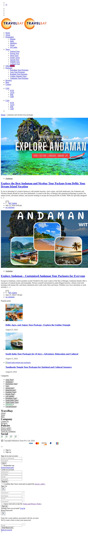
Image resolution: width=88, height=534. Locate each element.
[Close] (2, 446)
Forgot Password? (7, 468)
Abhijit (13, 203)
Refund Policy (6, 430)
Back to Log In (6, 530)
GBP (12, 97)
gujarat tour (10, 388)
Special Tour (14, 60)
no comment (10, 207)
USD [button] (7, 88)
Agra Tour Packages (17, 72)
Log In (22, 508)
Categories (5, 376)
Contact (8, 84)
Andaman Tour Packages (19, 78)
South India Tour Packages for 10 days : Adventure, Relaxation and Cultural (42, 354)
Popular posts (6, 301)
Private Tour (14, 53)
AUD (12, 93)
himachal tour (10, 390)
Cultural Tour (15, 64)
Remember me (8, 465)
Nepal (12, 45)
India (12, 41)
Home (8, 33)
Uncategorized (11, 407)
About (8, 35)
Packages (9, 68)
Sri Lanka (13, 47)
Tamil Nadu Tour (12, 402)
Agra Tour (9, 380)
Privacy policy (6, 428)
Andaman (9, 178)
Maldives (13, 43)
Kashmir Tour (11, 392)
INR (11, 95)
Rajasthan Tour (11, 398)
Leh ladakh (10, 396)
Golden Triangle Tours (18, 76)
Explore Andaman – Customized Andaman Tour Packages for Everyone (43, 275)
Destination (10, 37)
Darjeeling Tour (11, 384)
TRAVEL (9, 404)
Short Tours (14, 56)
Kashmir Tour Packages (18, 74)
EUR (12, 90)
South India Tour (12, 400)
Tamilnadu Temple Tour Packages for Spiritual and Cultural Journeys (39, 367)
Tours (8, 49)
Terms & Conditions (8, 431)
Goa (7, 386)
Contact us (5, 421)
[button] (1, 532)
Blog (7, 82)
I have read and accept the (22, 504)
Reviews (9, 80)
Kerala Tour (10, 394)
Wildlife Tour (15, 62)
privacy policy (40, 484)
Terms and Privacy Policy (32, 504)
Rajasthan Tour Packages (19, 70)
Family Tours (15, 58)
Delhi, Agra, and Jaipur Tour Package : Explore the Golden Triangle (38, 325)
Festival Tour (15, 51)
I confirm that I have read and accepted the (24, 484)
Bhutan (12, 39)
